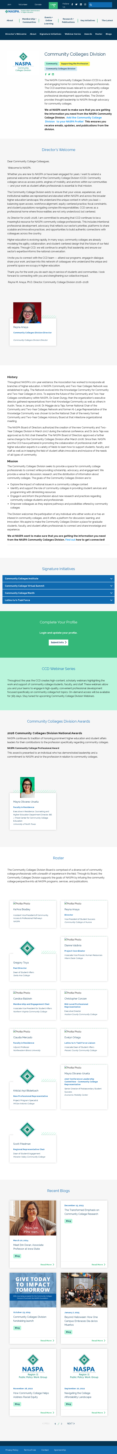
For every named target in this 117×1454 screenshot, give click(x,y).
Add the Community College (84, 117)
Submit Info (57, 642)
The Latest (107, 20)
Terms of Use (30, 1450)
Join (9, 4)
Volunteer (22, 4)
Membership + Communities (29, 20)
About (10, 20)
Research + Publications (68, 20)
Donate (38, 4)
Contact (45, 1450)
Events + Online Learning (48, 20)
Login (53, 4)
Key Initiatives (88, 20)
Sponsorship (60, 1450)
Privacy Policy (11, 1450)
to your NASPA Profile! (70, 121)
